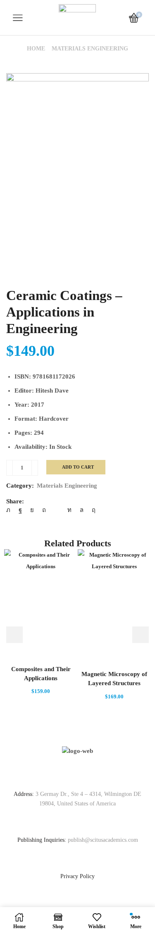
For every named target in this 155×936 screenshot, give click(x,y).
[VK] (32, 509)
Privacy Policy (77, 876)
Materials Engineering (90, 48)
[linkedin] (69, 509)
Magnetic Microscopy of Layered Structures (114, 678)
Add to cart (78, 466)
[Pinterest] (44, 509)
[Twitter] (10, 509)
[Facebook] (20, 509)
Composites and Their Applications (41, 673)
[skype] (91, 509)
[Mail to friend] (56, 509)
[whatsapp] (82, 509)
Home (36, 48)
